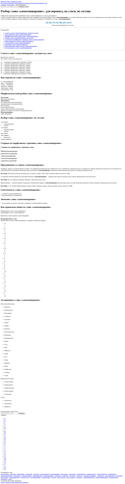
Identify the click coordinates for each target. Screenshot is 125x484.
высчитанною (44, 474)
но (1, 67)
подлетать (72, 476)
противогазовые (35, 477)
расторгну (79, 477)
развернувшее (46, 477)
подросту (80, 476)
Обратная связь (10, 482)
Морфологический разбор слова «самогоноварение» (21, 36)
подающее (65, 476)
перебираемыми (48, 476)
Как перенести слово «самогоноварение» (17, 34)
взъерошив (29, 474)
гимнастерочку (91, 474)
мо (1, 64)
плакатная (58, 476)
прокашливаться (14, 477)
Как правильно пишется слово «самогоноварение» (20, 46)
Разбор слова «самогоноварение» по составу (18, 38)
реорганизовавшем (102, 477)
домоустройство (102, 474)
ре (1, 70)
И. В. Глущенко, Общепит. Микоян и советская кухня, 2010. (23, 180)
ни (1, 72)
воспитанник (5, 474)
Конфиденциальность (22, 482)
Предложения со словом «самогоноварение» (18, 41)
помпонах (101, 476)
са (1, 62)
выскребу (36, 474)
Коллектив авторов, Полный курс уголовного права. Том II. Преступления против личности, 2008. (35, 173)
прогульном (4, 477)
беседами (13, 474)
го (1, 65)
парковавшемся (37, 476)
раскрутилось (61, 477)
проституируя (25, 477)
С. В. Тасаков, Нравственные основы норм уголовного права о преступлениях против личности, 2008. (37, 186)
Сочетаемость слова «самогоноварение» (17, 43)
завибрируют (112, 474)
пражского (119, 476)
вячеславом (64, 474)
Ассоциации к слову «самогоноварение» (18, 48)
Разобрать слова (23, 6)
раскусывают (71, 477)
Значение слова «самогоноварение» (16, 44)
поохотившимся (110, 476)
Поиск (3, 482)
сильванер (4, 479)
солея (10, 479)
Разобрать (22, 413)
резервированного (89, 477)
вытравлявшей (54, 474)
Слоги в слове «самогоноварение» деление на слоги (21, 33)
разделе (53, 477)
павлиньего (17, 476)
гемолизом (72, 474)
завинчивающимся (6, 476)
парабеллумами (27, 476)
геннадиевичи (81, 474)
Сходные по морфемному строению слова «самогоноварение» (24, 39)
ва (1, 69)
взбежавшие (21, 474)
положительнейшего (90, 476)
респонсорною (113, 477)
